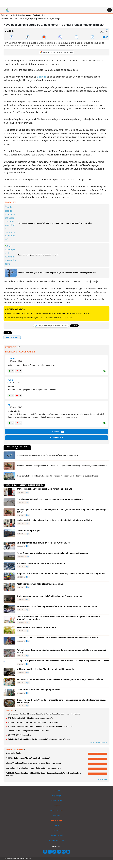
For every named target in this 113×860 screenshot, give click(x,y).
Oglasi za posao (24, 15)
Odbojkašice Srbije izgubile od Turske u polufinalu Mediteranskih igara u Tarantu (39, 739)
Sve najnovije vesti (98, 743)
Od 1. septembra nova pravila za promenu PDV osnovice (43, 543)
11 (28, 577)
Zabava (21, 19)
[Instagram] (45, 851)
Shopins (56, 806)
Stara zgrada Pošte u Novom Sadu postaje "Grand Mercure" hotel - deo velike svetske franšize (58, 476)
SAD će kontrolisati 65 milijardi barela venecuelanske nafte (44, 489)
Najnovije (5, 15)
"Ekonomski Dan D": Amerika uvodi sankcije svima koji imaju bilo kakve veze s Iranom (57, 638)
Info (10, 19)
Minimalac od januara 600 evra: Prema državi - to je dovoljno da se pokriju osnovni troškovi (60, 679)
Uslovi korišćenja (56, 835)
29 (28, 534)
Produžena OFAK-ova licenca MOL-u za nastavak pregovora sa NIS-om (50, 499)
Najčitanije (29, 19)
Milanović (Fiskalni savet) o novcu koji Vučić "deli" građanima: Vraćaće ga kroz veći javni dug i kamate (61, 466)
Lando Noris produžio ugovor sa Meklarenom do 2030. (29, 731)
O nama (56, 815)
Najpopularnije (54, 19)
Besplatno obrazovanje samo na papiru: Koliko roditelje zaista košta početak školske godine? (61, 574)
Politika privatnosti (56, 840)
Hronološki (11, 352)
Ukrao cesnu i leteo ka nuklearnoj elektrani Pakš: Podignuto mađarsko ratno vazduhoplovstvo (44, 714)
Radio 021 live (39, 15)
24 (28, 515)
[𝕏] (28, 37)
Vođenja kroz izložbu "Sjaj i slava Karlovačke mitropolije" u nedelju (33, 722)
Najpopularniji (27, 352)
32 (28, 682)
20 (28, 523)
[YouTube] (63, 851)
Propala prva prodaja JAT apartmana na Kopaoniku (41, 563)
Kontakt (56, 825)
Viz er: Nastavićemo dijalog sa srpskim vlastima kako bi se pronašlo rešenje (52, 553)
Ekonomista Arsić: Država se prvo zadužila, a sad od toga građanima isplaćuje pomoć (57, 606)
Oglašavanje (56, 820)
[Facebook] (12, 37)
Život (15, 19)
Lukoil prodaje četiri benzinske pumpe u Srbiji (38, 690)
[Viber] (60, 37)
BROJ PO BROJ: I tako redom (19, 735)
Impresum (56, 830)
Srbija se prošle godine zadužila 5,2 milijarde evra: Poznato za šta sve (49, 596)
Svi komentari (56, 432)
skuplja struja (12, 337)
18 (28, 610)
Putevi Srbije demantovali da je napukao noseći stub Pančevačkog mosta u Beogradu (40, 726)
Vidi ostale (102, 779)
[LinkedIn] (59, 851)
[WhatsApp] (76, 37)
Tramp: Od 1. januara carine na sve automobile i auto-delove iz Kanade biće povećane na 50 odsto (63, 661)
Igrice (13, 15)
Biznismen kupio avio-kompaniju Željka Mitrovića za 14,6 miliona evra (47, 455)
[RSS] (68, 851)
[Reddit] (44, 37)
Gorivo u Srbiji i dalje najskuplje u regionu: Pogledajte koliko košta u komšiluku (54, 520)
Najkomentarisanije (41, 19)
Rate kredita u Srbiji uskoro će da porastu (36, 627)
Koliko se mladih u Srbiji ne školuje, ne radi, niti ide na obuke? (46, 669)
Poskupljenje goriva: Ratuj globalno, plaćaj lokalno (41, 584)
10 (28, 641)
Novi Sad (4, 19)
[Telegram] (92, 37)
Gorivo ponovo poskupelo (29, 530)
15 (28, 622)
